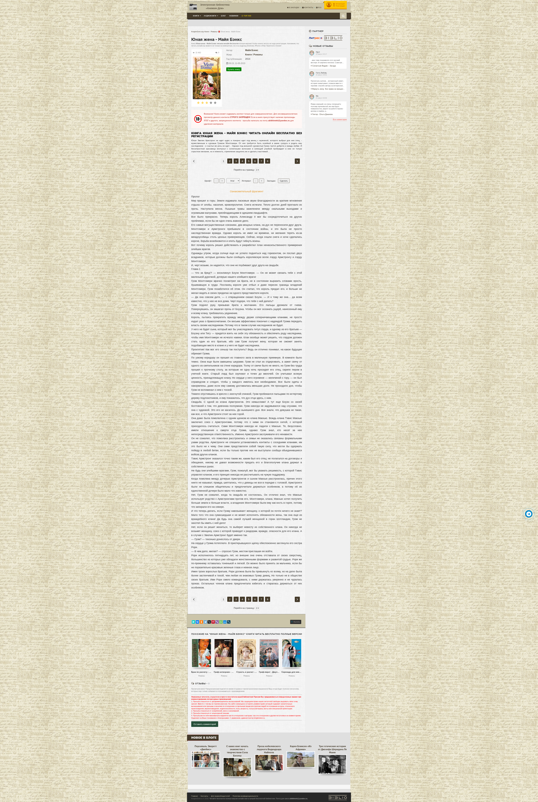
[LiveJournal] (228, 622)
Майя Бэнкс (251, 50)
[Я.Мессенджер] (193, 622)
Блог (223, 16)
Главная (194, 796)
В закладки (294, 8)
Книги (248, 54)
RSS (319, 8)
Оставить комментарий (204, 724)
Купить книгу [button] (234, 69)
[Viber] (217, 622)
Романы (258, 54)
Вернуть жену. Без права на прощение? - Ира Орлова (328, 89)
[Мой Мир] (225, 622)
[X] (209, 622)
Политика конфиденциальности (245, 796)
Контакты (308, 8)
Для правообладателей (220, 796)
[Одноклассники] (201, 622)
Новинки (233, 16)
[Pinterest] (213, 622)
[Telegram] (205, 622)
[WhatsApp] (221, 622)
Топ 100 (247, 16)
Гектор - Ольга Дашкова (322, 114)
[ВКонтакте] (197, 622)
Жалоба (296, 622)
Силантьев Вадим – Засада (324, 66)
